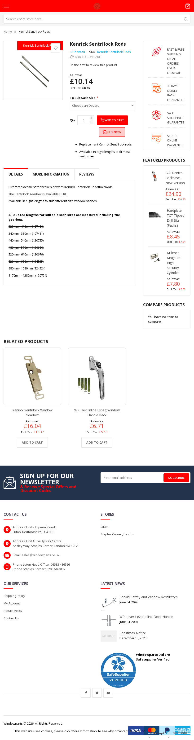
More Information (51, 174)
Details (16, 174)
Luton (105, 526)
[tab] (16, 174)
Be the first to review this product (93, 65)
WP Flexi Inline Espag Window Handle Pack (97, 412)
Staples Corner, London (117, 534)
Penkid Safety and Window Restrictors (148, 597)
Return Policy (13, 610)
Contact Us (11, 618)
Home (8, 32)
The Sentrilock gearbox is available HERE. (38, 194)
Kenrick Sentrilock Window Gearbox (32, 412)
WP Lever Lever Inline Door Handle (146, 616)
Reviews (86, 174)
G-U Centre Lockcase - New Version (175, 178)
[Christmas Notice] (109, 636)
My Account (12, 603)
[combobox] (97, 19)
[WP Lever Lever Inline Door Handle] (109, 620)
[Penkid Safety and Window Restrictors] (109, 602)
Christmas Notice (132, 633)
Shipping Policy (14, 596)
